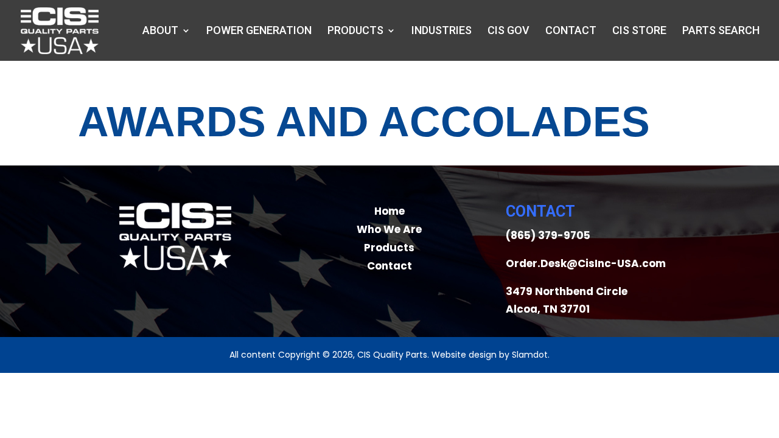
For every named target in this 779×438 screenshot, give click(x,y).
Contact (570, 31)
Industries (441, 31)
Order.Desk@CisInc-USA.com (586, 263)
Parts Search (721, 31)
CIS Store (639, 31)
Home (389, 211)
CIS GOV (508, 31)
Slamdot (530, 355)
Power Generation (259, 31)
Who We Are (389, 229)
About (160, 31)
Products (355, 31)
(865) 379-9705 (548, 235)
